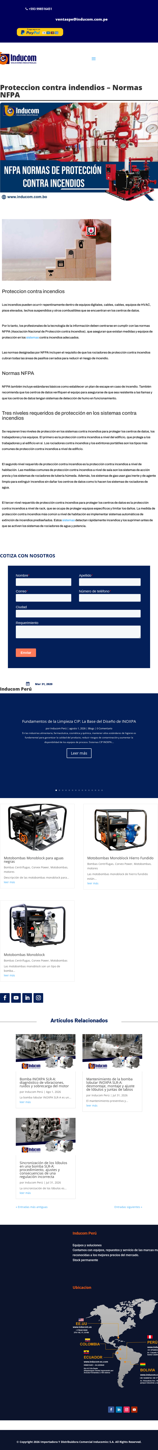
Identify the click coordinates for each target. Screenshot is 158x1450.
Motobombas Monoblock (24, 954)
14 (98, 790)
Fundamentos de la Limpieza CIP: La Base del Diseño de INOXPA (79, 721)
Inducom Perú (58, 728)
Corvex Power (40, 867)
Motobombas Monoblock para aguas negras (34, 860)
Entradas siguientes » (128, 1207)
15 (102, 790)
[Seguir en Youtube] (16, 998)
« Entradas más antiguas (32, 1207)
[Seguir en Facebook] (5, 998)
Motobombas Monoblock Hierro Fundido (120, 858)
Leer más (79, 753)
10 (85, 790)
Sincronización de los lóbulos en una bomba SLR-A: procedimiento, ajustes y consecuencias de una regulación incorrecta (43, 1169)
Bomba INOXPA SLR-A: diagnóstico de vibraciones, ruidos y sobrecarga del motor (44, 1082)
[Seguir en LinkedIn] (27, 998)
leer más (9, 882)
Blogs (91, 728)
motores (9, 872)
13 (95, 790)
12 (92, 790)
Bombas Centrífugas (17, 867)
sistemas (32, 337)
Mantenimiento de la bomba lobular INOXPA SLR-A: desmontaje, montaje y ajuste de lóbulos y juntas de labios (110, 1084)
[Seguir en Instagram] (38, 998)
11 (89, 790)
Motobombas (58, 867)
